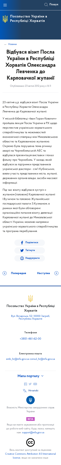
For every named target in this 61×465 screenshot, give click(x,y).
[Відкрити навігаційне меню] (5, 5)
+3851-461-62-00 (30, 338)
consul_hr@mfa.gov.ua (42, 359)
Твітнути (30, 250)
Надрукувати (32, 258)
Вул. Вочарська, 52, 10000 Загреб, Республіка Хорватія (30, 317)
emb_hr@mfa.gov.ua (17, 359)
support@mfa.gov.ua (33, 432)
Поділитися (31, 242)
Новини (12, 44)
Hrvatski (33, 390)
